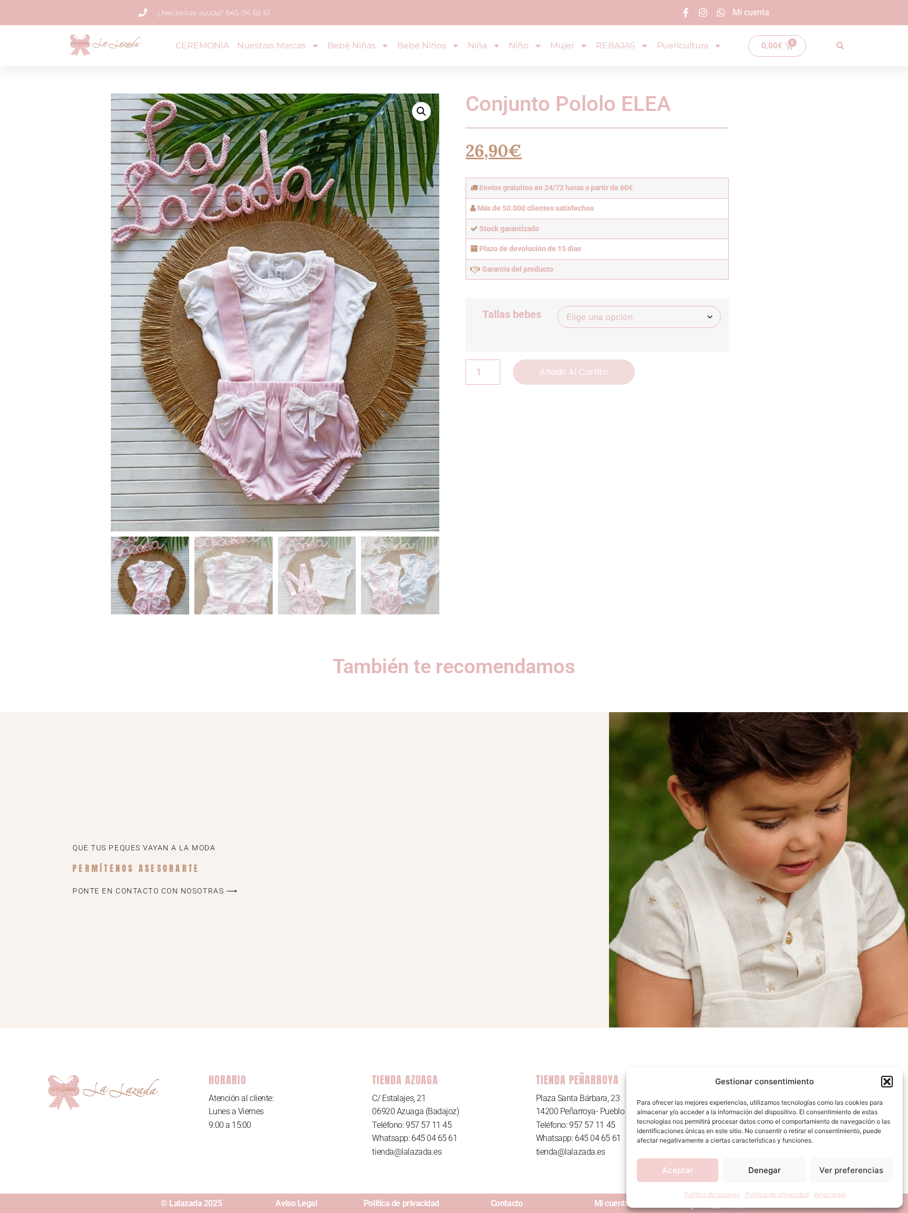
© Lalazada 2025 (191, 1203)
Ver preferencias (851, 1170)
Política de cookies (712, 1194)
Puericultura (682, 45)
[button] (887, 1081)
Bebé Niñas (351, 45)
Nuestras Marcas (271, 45)
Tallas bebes (511, 314)
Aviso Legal (296, 1203)
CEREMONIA (202, 45)
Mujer (562, 45)
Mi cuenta (612, 1203)
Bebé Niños (421, 45)
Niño (519, 45)
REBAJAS (615, 45)
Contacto (506, 1203)
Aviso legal (829, 1194)
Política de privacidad (777, 1194)
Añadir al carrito (574, 372)
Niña (477, 45)
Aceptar (677, 1170)
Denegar (764, 1170)
